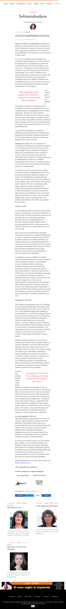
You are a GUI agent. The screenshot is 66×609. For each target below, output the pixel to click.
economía (28, 491)
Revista (12, 3)
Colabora (49, 3)
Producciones (21, 3)
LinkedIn (46, 495)
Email (37, 495)
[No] (64, 604)
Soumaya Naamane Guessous (33, 22)
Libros (29, 3)
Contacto (46, 596)
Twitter (30, 495)
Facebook (20, 495)
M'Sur (42, 3)
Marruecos (35, 491)
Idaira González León (23, 463)
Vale (33, 606)
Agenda (36, 3)
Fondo (5, 3)
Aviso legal (28, 596)
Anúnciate (37, 596)
